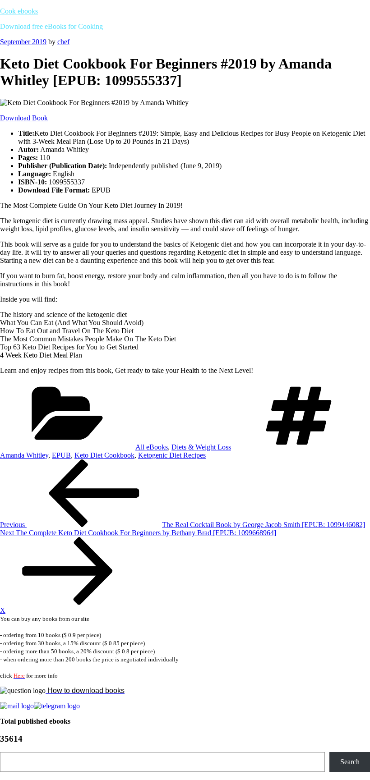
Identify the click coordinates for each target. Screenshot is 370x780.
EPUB (61, 455)
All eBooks (151, 447)
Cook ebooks (19, 11)
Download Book (24, 118)
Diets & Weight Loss (201, 447)
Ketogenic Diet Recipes (172, 455)
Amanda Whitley (24, 455)
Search (350, 762)
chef (63, 42)
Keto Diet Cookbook (104, 455)
